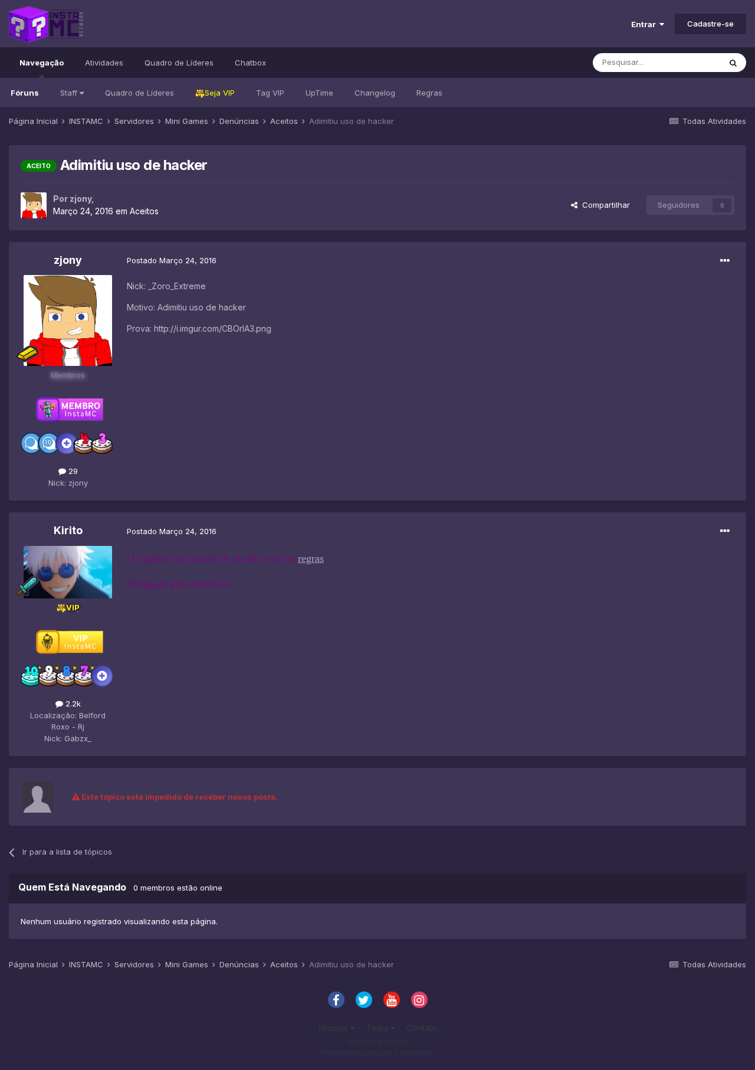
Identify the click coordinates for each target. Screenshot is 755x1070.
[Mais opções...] (725, 261)
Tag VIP (270, 92)
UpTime (319, 92)
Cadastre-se (710, 23)
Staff (70, 92)
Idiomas (334, 1028)
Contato (421, 1028)
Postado (171, 260)
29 (72, 471)
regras (311, 558)
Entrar (645, 24)
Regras (429, 92)
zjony (80, 199)
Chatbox (250, 62)
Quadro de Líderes (139, 92)
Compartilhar (603, 205)
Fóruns (25, 92)
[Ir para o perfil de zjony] (34, 205)
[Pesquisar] (733, 62)
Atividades (104, 62)
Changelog (374, 92)
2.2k (72, 703)
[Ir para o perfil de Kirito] (68, 572)
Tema (378, 1028)
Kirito (68, 530)
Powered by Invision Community (377, 1052)
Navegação (41, 62)
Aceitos (144, 211)
